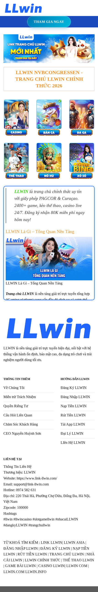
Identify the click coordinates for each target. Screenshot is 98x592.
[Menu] (49, 7)
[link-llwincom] (23, 8)
